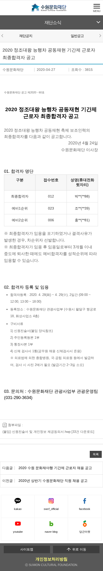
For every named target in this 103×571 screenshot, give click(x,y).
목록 (96, 454)
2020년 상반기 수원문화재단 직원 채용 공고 (53, 481)
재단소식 (52, 22)
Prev (3, 36)
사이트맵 (26, 549)
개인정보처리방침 (52, 559)
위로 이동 (78, 549)
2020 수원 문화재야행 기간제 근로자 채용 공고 (55, 468)
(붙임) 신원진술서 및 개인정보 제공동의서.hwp (36, 432)
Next (100, 36)
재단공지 (25, 36)
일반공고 (77, 36)
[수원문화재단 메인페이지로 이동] (52, 11)
